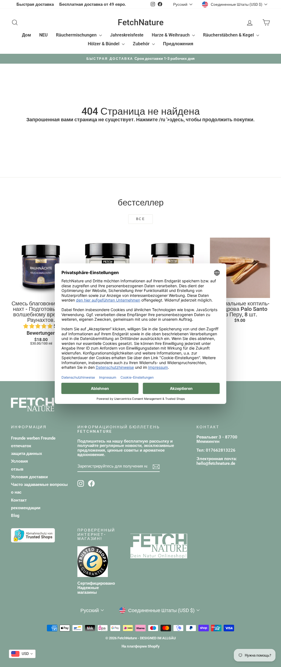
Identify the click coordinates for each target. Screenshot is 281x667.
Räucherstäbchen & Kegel (229, 35)
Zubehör (142, 43)
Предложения (178, 43)
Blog (15, 515)
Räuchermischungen (77, 35)
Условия (19, 461)
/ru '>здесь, (172, 119)
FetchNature (141, 22)
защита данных (26, 453)
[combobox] (22, 653)
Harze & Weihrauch (171, 35)
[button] (38, 326)
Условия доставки (29, 476)
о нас (16, 492)
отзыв (17, 469)
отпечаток (21, 445)
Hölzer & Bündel (104, 43)
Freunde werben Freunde (33, 438)
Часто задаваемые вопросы (39, 484)
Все (140, 219)
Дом (26, 35)
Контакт (19, 500)
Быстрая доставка (35, 4)
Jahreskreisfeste (127, 35)
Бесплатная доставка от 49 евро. (92, 4)
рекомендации (25, 507)
